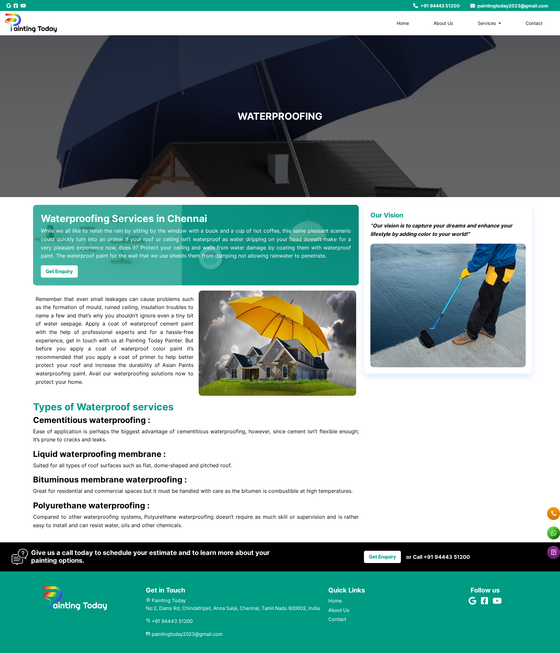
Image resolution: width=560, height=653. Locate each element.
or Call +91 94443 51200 (438, 557)
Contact (534, 23)
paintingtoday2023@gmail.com (512, 5)
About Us (443, 23)
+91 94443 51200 (439, 5)
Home (403, 23)
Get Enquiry (59, 271)
